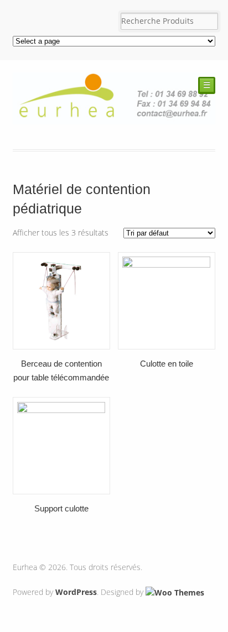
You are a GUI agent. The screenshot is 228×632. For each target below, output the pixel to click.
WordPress (76, 592)
